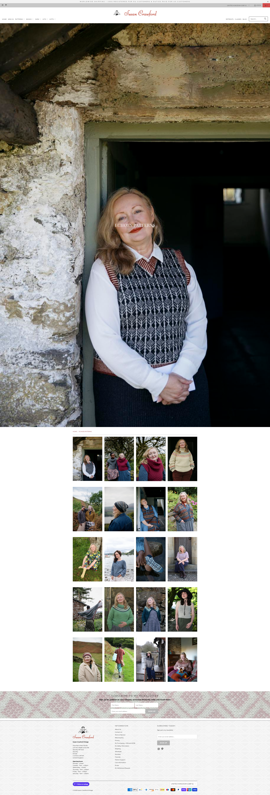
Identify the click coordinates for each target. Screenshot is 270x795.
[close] (172, 378)
